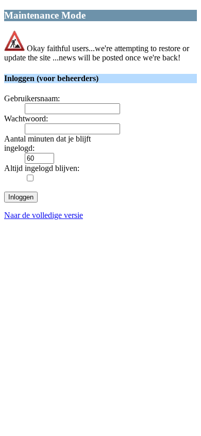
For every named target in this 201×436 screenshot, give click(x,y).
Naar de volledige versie (43, 215)
